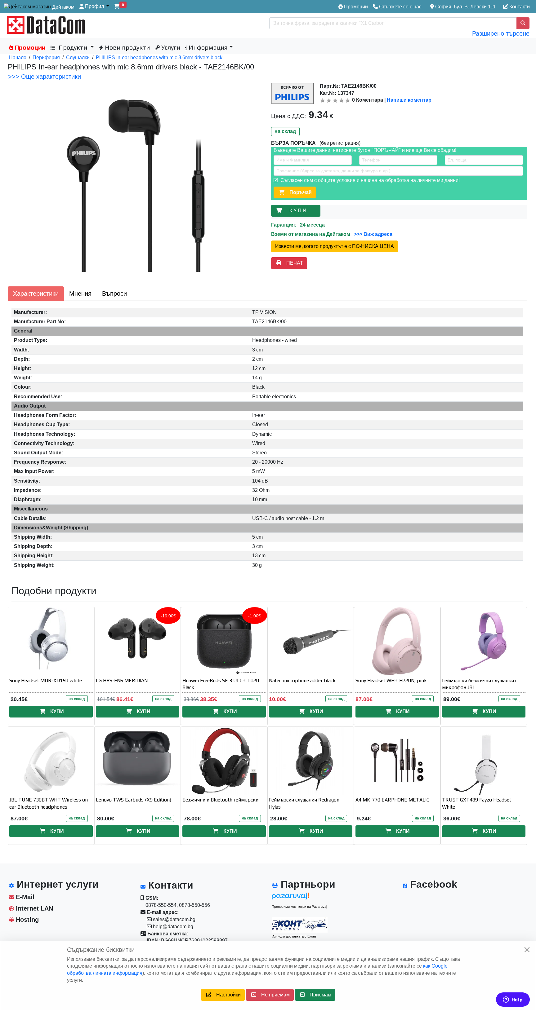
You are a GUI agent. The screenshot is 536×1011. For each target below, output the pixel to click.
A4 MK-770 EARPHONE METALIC (392, 800)
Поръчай (298, 192)
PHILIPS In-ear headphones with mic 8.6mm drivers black (159, 57)
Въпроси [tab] (114, 293)
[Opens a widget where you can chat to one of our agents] (513, 1000)
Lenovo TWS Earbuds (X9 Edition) (133, 800)
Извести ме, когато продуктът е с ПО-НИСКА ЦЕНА (334, 246)
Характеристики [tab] (36, 293)
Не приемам (273, 994)
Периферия (46, 57)
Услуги (170, 47)
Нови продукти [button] (126, 47)
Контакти (519, 6)
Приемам (318, 994)
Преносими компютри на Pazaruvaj (299, 906)
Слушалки (78, 57)
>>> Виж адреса (372, 234)
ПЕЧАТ (292, 263)
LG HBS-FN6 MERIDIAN (122, 680)
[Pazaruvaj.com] (300, 898)
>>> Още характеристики (44, 76)
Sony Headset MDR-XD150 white (45, 680)
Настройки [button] (226, 994)
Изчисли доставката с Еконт (294, 936)
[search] (522, 23)
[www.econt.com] (300, 925)
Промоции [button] (29, 47)
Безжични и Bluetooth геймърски (220, 800)
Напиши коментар (409, 100)
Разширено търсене (500, 33)
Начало (17, 57)
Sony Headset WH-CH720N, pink (391, 680)
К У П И (299, 210)
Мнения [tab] (80, 293)
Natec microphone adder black (302, 680)
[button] (94, 7)
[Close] (527, 949)
